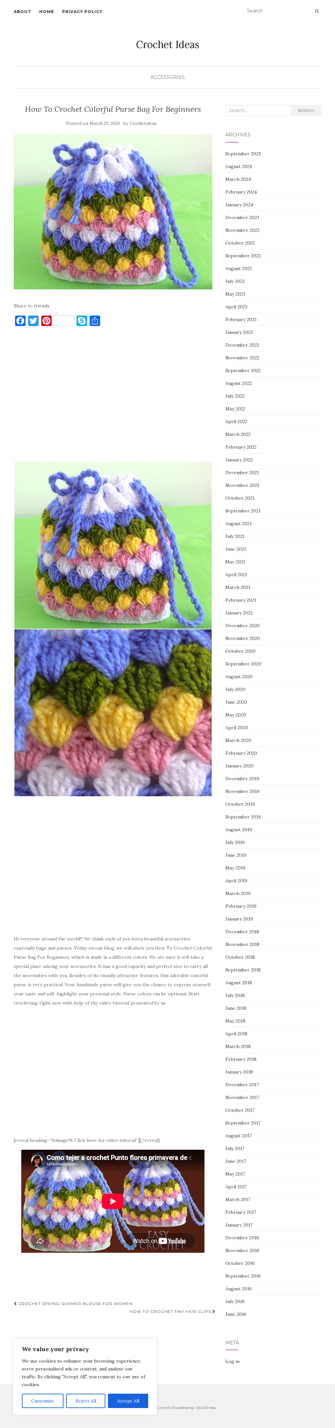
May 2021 (235, 562)
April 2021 (236, 574)
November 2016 (242, 1250)
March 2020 (238, 740)
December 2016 (242, 1238)
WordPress (206, 1407)
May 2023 (235, 294)
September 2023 (243, 256)
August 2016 (238, 1289)
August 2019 (238, 830)
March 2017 (237, 1199)
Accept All (128, 1401)
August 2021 (238, 523)
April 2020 (236, 728)
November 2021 (242, 485)
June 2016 (235, 1314)
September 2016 (243, 1276)
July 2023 (235, 281)
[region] (85, 1376)
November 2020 (242, 638)
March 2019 (238, 893)
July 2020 (235, 689)
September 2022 (243, 370)
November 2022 (242, 358)
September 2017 (242, 1123)
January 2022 (239, 460)
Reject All (86, 1401)
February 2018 (240, 1059)
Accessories (167, 77)
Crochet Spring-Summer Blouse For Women (74, 1303)
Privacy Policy (82, 11)
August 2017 (238, 1136)
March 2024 (238, 179)
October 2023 (240, 243)
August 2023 (238, 268)
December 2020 (242, 625)
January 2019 (239, 919)
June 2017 (235, 1161)
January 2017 (239, 1225)
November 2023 (242, 230)
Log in (232, 1361)
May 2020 (235, 715)
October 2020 (240, 651)
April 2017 (236, 1187)
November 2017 (242, 1097)
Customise (42, 1401)
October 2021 (240, 498)
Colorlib (163, 1407)
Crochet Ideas (167, 44)
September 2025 (243, 154)
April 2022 (236, 421)
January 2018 (239, 1072)
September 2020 (243, 664)
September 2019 (243, 817)
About (22, 11)
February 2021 (240, 600)
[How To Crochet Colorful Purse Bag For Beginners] (113, 212)
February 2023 (240, 319)
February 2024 (241, 192)
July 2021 (234, 536)
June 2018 (235, 1008)
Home (46, 11)
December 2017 (242, 1085)
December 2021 (242, 472)
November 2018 (242, 944)
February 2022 (240, 447)
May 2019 (235, 868)
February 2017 (240, 1212)
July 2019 (235, 842)
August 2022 (238, 383)
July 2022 (235, 396)
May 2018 (235, 1021)
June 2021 (235, 549)
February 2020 (241, 753)
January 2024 (239, 205)
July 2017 (234, 1148)
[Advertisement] (113, 397)
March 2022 (238, 434)
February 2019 (240, 906)
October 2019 (240, 804)
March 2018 (238, 1046)
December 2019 (242, 779)
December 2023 (242, 217)
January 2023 (239, 332)
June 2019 (235, 855)
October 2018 (240, 957)
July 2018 (235, 995)
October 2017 (240, 1110)
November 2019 (242, 791)
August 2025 (238, 166)
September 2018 (243, 970)
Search (306, 110)
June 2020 (236, 702)
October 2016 (240, 1263)
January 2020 (239, 766)
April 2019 (236, 881)
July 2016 (235, 1301)
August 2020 (239, 677)
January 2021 (239, 613)
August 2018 (238, 983)
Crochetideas (143, 123)
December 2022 (242, 345)
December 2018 (242, 932)
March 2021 (237, 587)
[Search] (316, 11)
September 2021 (242, 511)
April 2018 (236, 1034)
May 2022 (235, 409)
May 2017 (235, 1174)
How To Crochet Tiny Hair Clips (171, 1311)
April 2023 (236, 307)
